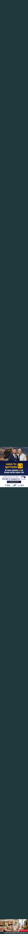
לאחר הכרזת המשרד (24, 930)
